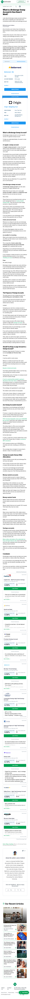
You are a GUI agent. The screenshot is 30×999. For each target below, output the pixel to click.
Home (4, 844)
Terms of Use (4, 992)
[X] (20, 994)
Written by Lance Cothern (8, 25)
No (20, 890)
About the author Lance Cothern (15, 858)
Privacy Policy (11, 992)
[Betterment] (15, 67)
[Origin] (15, 103)
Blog (7, 844)
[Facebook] (25, 850)
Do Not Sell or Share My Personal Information (20, 988)
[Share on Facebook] (20, 6)
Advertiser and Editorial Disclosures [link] (21, 2)
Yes (11, 890)
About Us (2, 988)
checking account (7, 257)
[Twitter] (23, 850)
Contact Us (9, 988)
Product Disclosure (15, 93)
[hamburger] (28, 2)
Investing (11, 844)
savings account (18, 322)
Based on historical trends (9, 368)
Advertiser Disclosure (21, 61)
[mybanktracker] (5, 2)
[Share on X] (16, 6)
